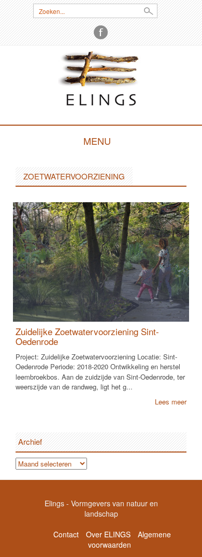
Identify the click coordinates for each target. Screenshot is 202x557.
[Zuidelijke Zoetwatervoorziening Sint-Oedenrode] (101, 260)
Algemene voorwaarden (129, 539)
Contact (66, 534)
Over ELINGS (108, 534)
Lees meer (170, 402)
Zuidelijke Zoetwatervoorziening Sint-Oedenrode (87, 336)
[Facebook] (101, 32)
